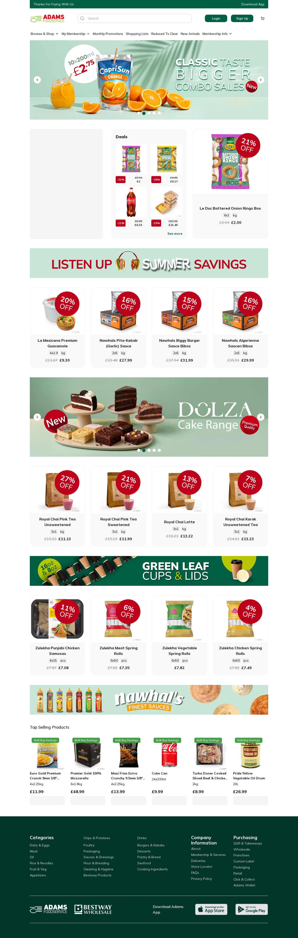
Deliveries (198, 861)
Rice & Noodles (41, 863)
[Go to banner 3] (149, 113)
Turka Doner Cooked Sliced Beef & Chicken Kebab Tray (210, 776)
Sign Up (242, 18)
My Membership (73, 34)
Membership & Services (208, 855)
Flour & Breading (96, 863)
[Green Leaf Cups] (149, 571)
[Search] (82, 18)
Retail (238, 873)
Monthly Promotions (108, 34)
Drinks (142, 838)
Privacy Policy (201, 879)
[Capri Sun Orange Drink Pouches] (142, 80)
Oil (32, 857)
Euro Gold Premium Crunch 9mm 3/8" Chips (45, 776)
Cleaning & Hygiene (98, 869)
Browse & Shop (42, 34)
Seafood (144, 863)
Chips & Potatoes (97, 838)
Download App (252, 4)
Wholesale (242, 849)
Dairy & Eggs (40, 845)
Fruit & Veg (38, 869)
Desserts (144, 851)
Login (216, 18)
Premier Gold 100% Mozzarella (86, 775)
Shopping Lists (137, 34)
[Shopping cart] (262, 18)
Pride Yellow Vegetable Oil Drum (249, 775)
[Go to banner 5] (159, 113)
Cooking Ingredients (152, 869)
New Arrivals (190, 34)
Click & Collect (244, 879)
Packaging (92, 851)
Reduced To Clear (164, 34)
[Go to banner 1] (138, 113)
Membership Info (215, 34)
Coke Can (159, 773)
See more (174, 233)
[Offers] (149, 263)
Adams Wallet (244, 885)
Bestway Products (98, 875)
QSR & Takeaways (248, 843)
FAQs (195, 873)
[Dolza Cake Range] (142, 417)
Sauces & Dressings (99, 857)
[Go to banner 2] (144, 113)
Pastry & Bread (149, 857)
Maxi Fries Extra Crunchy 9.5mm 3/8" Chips (127, 776)
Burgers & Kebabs (151, 845)
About (195, 849)
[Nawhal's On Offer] (149, 700)
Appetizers (38, 875)
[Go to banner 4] (154, 113)
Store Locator (201, 866)
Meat (33, 851)
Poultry (89, 845)
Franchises (242, 855)
